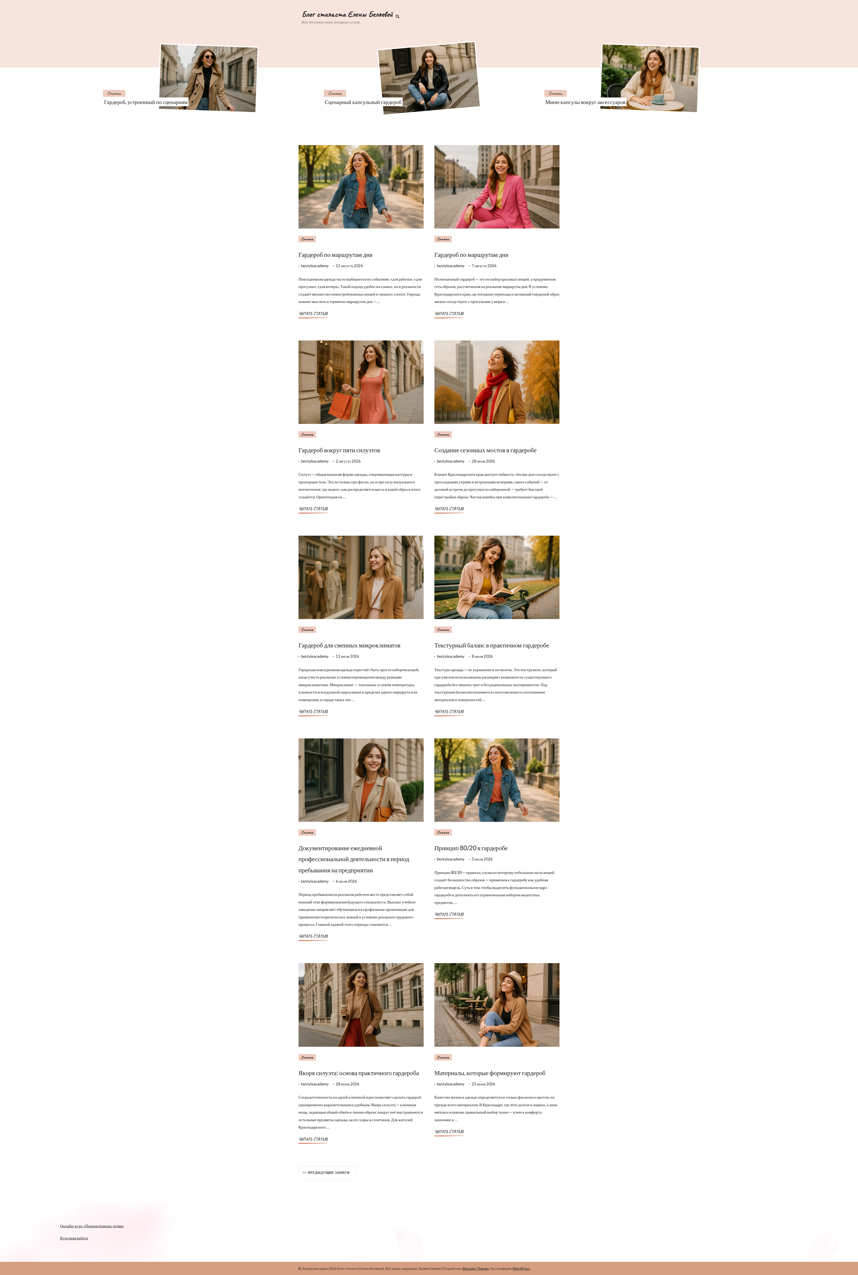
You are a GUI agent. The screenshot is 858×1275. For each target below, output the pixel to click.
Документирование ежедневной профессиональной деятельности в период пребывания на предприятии (354, 858)
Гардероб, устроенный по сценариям (145, 102)
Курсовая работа (74, 1237)
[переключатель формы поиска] (396, 16)
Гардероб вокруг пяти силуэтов (339, 450)
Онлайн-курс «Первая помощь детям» (92, 1225)
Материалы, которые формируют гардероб (489, 1072)
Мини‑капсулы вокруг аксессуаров (585, 102)
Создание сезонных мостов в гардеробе (485, 450)
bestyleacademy (315, 265)
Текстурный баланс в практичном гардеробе (491, 645)
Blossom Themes (476, 1268)
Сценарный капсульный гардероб (363, 102)
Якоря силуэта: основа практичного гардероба (359, 1072)
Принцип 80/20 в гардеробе (471, 848)
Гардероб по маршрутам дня (335, 254)
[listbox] (429, 78)
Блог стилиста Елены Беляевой (347, 14)
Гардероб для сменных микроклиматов (349, 645)
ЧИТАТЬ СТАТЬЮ (313, 313)
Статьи (114, 93)
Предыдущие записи (329, 1172)
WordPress (521, 1268)
